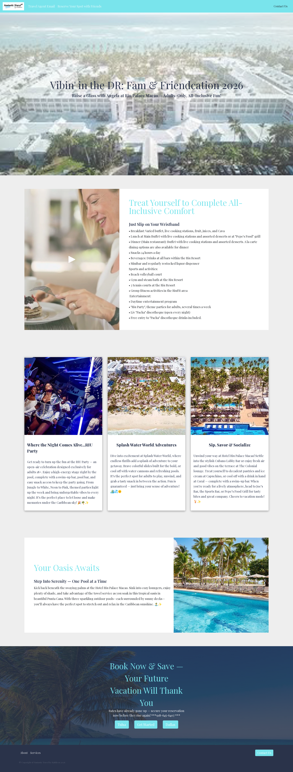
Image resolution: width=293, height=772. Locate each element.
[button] (41, 6)
